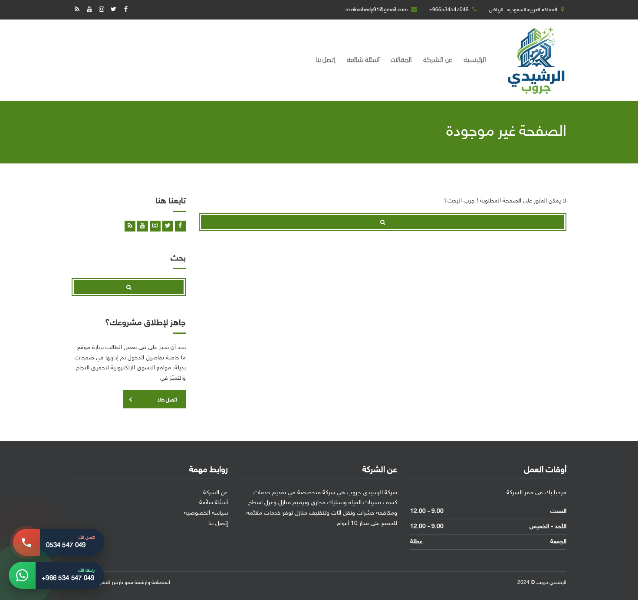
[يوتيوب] (89, 9)
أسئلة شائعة (363, 60)
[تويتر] (113, 9)
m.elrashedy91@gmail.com (376, 10)
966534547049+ (449, 10)
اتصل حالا (167, 400)
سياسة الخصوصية (206, 513)
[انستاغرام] (101, 9)
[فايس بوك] (125, 9)
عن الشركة (437, 60)
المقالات (401, 60)
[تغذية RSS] (77, 9)
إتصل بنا (325, 60)
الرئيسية (475, 60)
